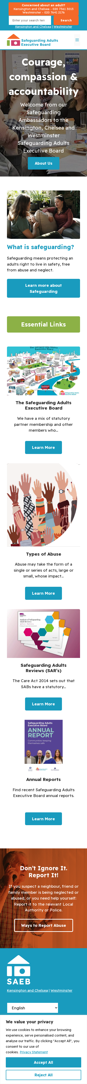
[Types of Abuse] (43, 533)
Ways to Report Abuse (43, 925)
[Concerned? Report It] (44, 9)
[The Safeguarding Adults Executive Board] (43, 402)
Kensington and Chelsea (33, 26)
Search (66, 20)
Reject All (44, 1075)
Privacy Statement (34, 1052)
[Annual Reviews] (43, 775)
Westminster (63, 26)
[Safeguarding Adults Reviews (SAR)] (43, 662)
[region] (43, 1049)
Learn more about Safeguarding (43, 288)
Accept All (43, 1062)
